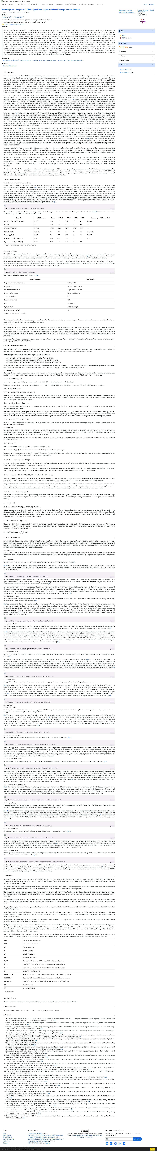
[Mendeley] (120, 1144)
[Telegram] (107, 1144)
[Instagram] (116, 1144)
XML (123, 35)
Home (4, 4)
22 (58, 642)
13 (36, 187)
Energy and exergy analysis (47, 61)
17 (73, 562)
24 (8, 693)
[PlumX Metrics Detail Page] (142, 21)
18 (70, 593)
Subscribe (137, 1139)
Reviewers (59, 4)
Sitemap (5, 1143)
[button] (44, 1149)
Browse (11, 4)
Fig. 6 (87, 659)
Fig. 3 (5, 565)
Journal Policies (70, 4)
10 (88, 139)
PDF (126, 38)
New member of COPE (35, 1133)
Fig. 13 (69, 831)
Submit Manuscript (48, 4)
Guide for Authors (33, 4)
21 (110, 628)
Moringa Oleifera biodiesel (11, 61)
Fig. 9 (69, 737)
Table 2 (37, 275)
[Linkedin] (111, 1144)
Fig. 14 (35, 855)
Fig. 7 (5, 685)
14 (109, 196)
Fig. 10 (105, 761)
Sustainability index (77, 61)
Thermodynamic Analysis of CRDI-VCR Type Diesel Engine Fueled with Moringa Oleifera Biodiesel (41, 9)
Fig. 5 (5, 632)
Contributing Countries (85, 4)
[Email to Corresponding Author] (10, 16)
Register (151, 4)
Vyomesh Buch (18, 17)
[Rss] (124, 1144)
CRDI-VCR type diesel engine (29, 61)
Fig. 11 (6, 787)
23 (49, 584)
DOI (55, 1021)
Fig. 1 (54, 202)
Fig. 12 (6, 811)
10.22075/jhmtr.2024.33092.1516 (14, 24)
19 (36, 601)
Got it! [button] (152, 1149)
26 (72, 779)
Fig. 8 (5, 715)
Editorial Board (7, 1137)
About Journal (7, 1135)
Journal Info (20, 4)
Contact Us (99, 4)
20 (19, 612)
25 (90, 777)
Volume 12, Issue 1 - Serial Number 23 (146, 11)
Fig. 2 (87, 256)
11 (34, 148)
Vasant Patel (6, 17)
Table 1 (95, 212)
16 (11, 336)
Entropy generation (64, 61)
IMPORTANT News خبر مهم (39, 1143)
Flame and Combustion (10, 66)
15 (75, 329)
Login (145, 4)
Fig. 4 (5, 604)
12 (113, 150)
